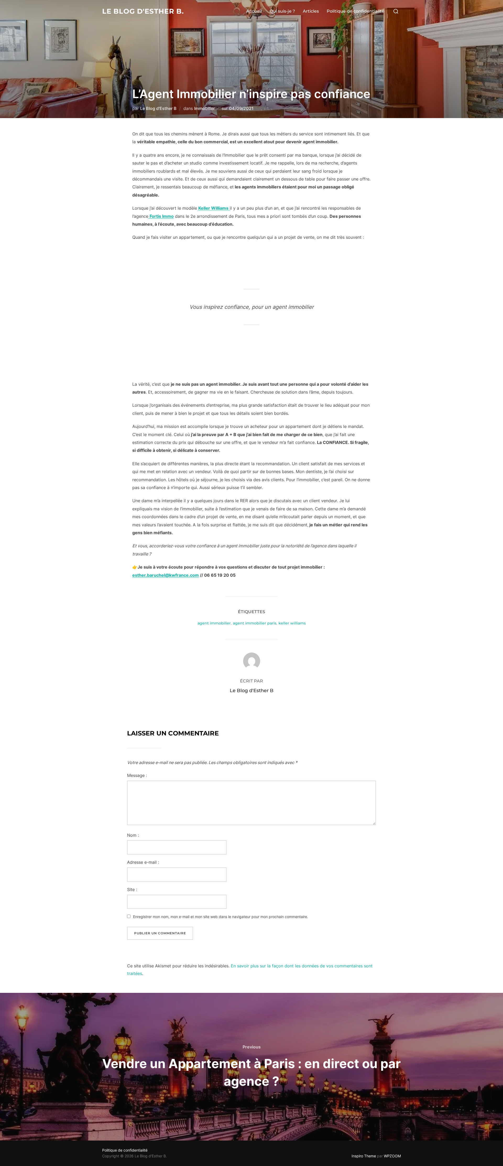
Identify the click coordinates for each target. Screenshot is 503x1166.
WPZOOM (392, 1156)
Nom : (133, 835)
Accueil (254, 11)
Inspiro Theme (364, 1156)
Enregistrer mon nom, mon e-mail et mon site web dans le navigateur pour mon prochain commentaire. (220, 916)
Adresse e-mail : (143, 862)
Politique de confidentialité (355, 11)
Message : (137, 775)
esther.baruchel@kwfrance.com (165, 575)
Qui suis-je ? (282, 11)
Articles (311, 11)
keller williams (292, 623)
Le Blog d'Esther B (158, 108)
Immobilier (204, 108)
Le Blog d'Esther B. (143, 11)
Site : (132, 889)
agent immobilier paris (254, 623)
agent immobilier (214, 623)
